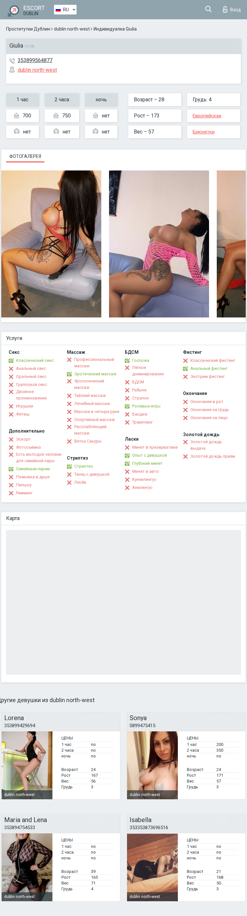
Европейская (207, 116)
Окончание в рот (207, 401)
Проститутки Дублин (28, 29)
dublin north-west (72, 29)
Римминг (24, 492)
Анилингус (142, 487)
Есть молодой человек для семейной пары (39, 457)
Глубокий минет (147, 463)
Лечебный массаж (92, 403)
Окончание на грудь (209, 409)
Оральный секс (31, 376)
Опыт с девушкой (149, 455)
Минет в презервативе (155, 447)
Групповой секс (31, 384)
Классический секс (35, 360)
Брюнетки (204, 132)
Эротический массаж (95, 373)
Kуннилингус (144, 479)
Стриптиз (83, 466)
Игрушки (24, 406)
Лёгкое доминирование (148, 370)
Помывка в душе (33, 476)
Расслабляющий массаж (90, 429)
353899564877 (35, 60)
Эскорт (23, 439)
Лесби (80, 482)
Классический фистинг (212, 360)
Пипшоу (24, 484)
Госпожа (140, 360)
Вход (235, 9)
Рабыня (139, 390)
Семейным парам (33, 468)
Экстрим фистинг (207, 376)
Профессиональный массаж (94, 362)
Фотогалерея (25, 156)
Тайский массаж (90, 395)
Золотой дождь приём (212, 456)
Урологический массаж (89, 384)
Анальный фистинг (208, 368)
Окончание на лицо (209, 417)
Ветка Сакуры (88, 441)
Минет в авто (145, 471)
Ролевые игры (146, 406)
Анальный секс (31, 368)
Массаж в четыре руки (96, 411)
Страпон (140, 398)
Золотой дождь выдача (206, 445)
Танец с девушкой (91, 474)
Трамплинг (142, 422)
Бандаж (139, 414)
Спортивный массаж (94, 419)
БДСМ (138, 382)
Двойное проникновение (31, 394)
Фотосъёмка (28, 447)
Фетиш (23, 414)
